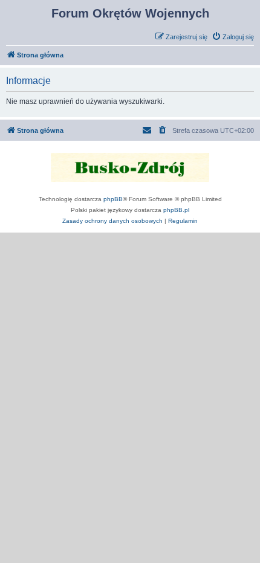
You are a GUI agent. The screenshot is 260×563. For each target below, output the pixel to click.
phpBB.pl (176, 210)
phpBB (113, 199)
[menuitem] (233, 37)
